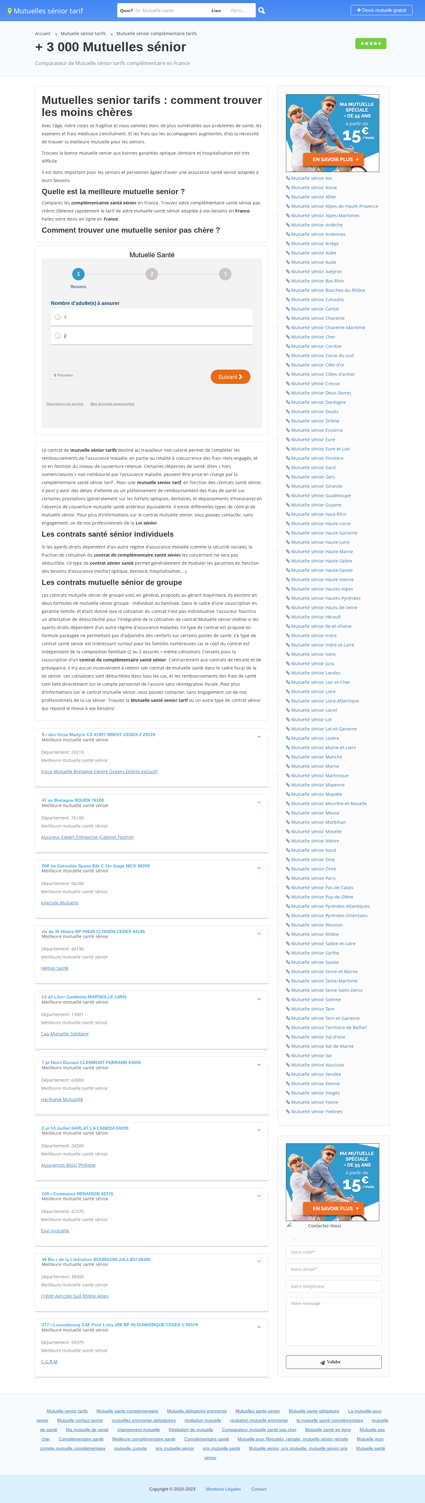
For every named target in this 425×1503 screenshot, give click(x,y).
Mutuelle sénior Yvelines (316, 1111)
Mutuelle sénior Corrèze (316, 346)
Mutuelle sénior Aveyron (316, 271)
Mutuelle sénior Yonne (314, 1102)
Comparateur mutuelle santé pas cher (259, 1429)
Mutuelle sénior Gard (313, 467)
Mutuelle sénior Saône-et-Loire (323, 943)
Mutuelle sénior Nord (313, 850)
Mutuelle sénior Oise (312, 859)
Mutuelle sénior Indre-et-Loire (322, 645)
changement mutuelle (138, 1429)
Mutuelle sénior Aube (313, 253)
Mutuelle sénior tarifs (83, 33)
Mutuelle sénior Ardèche (316, 225)
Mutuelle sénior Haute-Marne (321, 551)
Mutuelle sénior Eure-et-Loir (320, 449)
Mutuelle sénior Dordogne (318, 402)
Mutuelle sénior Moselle (316, 831)
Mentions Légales (223, 1489)
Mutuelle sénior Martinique (319, 775)
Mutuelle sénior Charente (317, 318)
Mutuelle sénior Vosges (315, 1093)
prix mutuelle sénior (175, 1448)
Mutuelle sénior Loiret (313, 710)
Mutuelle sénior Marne (314, 766)
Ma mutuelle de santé (87, 1429)
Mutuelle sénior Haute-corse (320, 523)
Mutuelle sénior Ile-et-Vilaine (321, 626)
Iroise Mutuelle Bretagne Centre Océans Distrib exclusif (99, 771)
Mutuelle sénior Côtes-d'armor (322, 374)
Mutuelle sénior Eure (312, 439)
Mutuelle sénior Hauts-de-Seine (323, 607)
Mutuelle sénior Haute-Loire (320, 542)
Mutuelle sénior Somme (315, 999)
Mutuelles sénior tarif (47, 10)
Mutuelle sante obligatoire (314, 1410)
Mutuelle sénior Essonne (316, 430)
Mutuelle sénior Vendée (315, 1074)
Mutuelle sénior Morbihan (318, 822)
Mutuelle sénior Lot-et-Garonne (323, 729)
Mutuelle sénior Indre (313, 635)
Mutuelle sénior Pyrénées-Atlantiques (330, 906)
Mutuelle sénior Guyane (315, 505)
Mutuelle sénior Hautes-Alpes (321, 589)
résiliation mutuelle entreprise (259, 1420)
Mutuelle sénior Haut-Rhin (318, 514)
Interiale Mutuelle (59, 903)
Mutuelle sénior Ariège (314, 243)
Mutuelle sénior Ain (311, 178)
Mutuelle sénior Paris (313, 878)
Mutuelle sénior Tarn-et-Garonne (325, 1018)
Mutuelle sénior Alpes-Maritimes (325, 215)
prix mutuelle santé (221, 1448)
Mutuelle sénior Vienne (315, 1083)
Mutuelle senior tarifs (67, 1410)
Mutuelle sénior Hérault (315, 617)
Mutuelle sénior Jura (312, 663)
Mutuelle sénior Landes (315, 673)
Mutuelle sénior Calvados (317, 299)
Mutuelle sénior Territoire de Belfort (328, 1027)
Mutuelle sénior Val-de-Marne (322, 1046)
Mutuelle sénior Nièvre (314, 841)
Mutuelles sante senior (258, 1410)
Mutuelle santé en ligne (328, 1429)
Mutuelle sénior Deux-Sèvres (320, 393)
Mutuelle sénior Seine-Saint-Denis (326, 990)
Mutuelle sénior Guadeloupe (320, 495)
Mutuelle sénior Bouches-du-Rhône (327, 290)
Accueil (42, 33)
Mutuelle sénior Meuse (314, 813)
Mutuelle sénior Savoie (314, 962)
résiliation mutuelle (202, 1420)
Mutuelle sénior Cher (312, 337)
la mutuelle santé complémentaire (330, 1420)
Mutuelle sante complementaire (127, 1410)
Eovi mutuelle (55, 1231)
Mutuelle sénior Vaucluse (317, 1065)
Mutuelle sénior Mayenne (317, 785)
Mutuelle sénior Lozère (314, 738)
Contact (259, 1489)
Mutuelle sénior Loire (313, 691)
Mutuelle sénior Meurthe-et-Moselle (328, 803)
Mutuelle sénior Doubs (314, 411)
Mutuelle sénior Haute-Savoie (321, 570)
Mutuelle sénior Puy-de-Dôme (321, 897)
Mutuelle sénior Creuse (315, 383)
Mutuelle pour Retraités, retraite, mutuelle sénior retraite (293, 1438)
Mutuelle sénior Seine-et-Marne (324, 971)
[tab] (152, 736)
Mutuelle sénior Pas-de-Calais (321, 887)
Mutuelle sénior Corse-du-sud (322, 355)
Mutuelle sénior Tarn (312, 1009)
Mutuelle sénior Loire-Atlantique (324, 701)
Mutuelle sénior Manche (316, 757)
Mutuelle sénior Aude (313, 262)
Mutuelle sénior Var (311, 1055)
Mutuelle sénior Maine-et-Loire (323, 747)
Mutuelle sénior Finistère (316, 458)
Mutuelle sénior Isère (313, 654)
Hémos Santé (54, 968)
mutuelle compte (130, 1448)
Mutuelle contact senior (80, 1420)
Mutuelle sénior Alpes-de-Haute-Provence (334, 206)
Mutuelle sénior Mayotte (316, 794)
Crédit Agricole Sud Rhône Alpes (75, 1296)
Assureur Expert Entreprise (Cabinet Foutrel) (87, 837)
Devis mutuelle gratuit (383, 10)
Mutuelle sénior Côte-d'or (317, 365)
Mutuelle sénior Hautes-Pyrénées (325, 598)
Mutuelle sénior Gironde (316, 486)
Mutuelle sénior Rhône (314, 934)
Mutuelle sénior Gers (312, 477)
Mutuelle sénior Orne (313, 869)
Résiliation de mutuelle (191, 1429)
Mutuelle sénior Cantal (314, 309)
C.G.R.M (49, 1362)
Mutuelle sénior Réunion (316, 925)
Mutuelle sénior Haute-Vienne (322, 579)
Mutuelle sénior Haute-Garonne (323, 533)
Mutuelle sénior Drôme (314, 421)
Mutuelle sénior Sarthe (314, 953)
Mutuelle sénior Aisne (313, 187)
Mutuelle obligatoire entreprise (197, 1410)
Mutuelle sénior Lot (311, 719)
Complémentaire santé (81, 1438)
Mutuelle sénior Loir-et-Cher (320, 682)
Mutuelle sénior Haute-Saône (321, 561)
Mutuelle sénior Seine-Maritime (323, 981)
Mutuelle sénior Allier (313, 197)
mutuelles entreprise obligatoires (144, 1420)
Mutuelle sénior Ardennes (318, 234)
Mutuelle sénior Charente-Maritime (327, 327)
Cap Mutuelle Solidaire (65, 1034)
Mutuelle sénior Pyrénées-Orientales (329, 915)
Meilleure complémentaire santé (143, 1438)
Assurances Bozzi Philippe (68, 1165)
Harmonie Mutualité (62, 1099)
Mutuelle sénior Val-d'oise (317, 1037)
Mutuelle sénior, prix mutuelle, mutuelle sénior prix (298, 1448)
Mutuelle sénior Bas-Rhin (317, 281)
